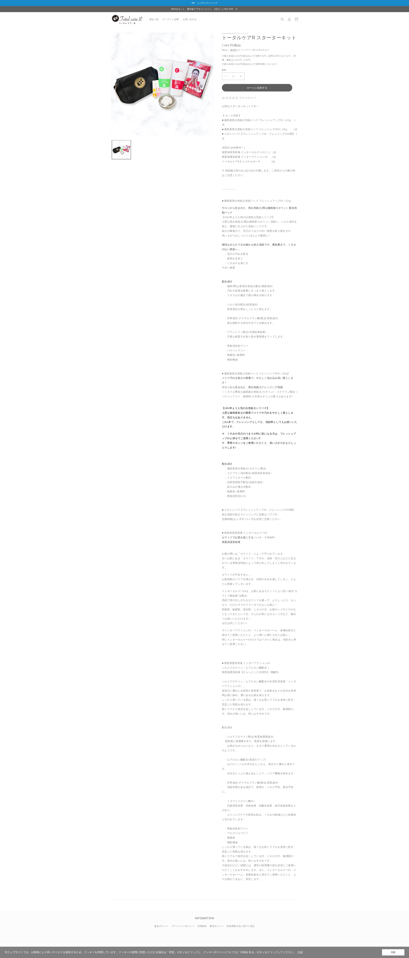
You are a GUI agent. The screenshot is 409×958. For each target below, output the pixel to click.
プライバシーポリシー (183, 926)
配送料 (233, 50)
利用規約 (202, 926)
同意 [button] (393, 952)
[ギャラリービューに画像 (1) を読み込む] (121, 149)
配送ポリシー (217, 926)
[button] (282, 19)
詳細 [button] (300, 952)
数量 (224, 70)
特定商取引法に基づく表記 (241, 926)
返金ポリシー (161, 926)
